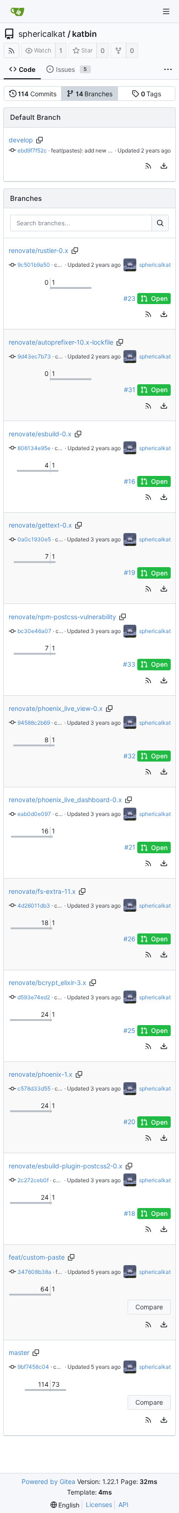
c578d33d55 (33, 1088)
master (19, 1352)
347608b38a (34, 1271)
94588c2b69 (33, 722)
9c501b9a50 (33, 264)
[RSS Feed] (11, 50)
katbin (84, 34)
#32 (129, 756)
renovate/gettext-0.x (40, 525)
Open (159, 298)
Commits (37, 94)
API (123, 1504)
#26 (129, 939)
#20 (129, 1122)
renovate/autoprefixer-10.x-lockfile (61, 342)
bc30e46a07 (34, 630)
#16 (129, 481)
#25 (129, 1030)
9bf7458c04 (33, 1366)
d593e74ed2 (33, 997)
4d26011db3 (33, 905)
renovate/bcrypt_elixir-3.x (47, 982)
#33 (129, 664)
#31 (129, 389)
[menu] (164, 166)
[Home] (17, 11)
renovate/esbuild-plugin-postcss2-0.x (66, 1166)
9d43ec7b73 (34, 356)
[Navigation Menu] (166, 11)
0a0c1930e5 (34, 539)
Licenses (99, 1504)
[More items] (168, 69)
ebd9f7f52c (32, 150)
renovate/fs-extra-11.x (42, 891)
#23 (129, 298)
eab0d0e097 (34, 813)
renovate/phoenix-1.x (41, 1074)
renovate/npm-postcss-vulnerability (62, 617)
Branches (94, 94)
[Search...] (160, 223)
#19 (129, 573)
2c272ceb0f (33, 1180)
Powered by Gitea (48, 1481)
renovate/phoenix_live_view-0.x (56, 708)
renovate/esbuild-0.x (40, 434)
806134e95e (33, 448)
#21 (129, 847)
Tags (151, 94)
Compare (149, 1307)
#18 (129, 1213)
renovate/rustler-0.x (38, 250)
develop (21, 140)
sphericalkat (42, 34)
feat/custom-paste (37, 1257)
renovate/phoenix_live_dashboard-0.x (65, 799)
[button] (148, 166)
